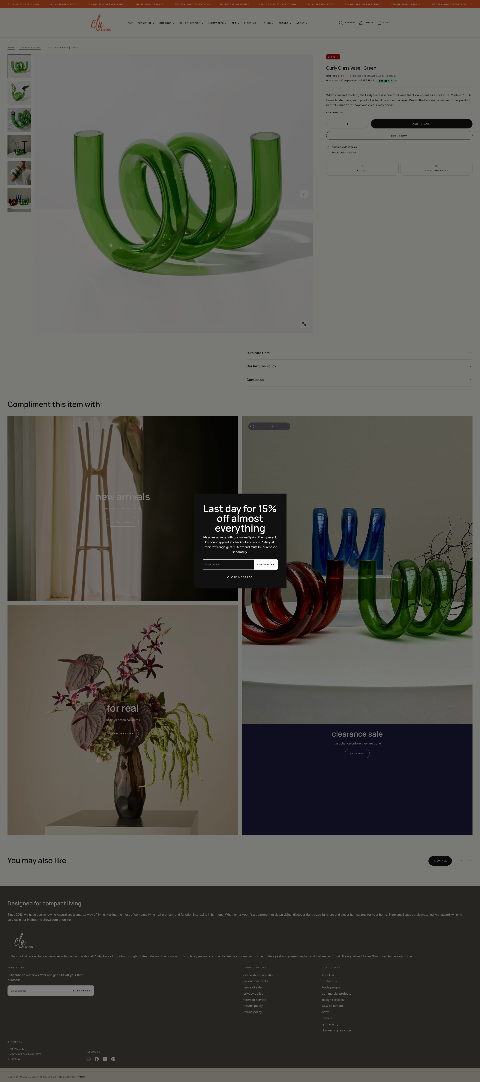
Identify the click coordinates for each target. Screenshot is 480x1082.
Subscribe (266, 564)
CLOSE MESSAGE (240, 577)
